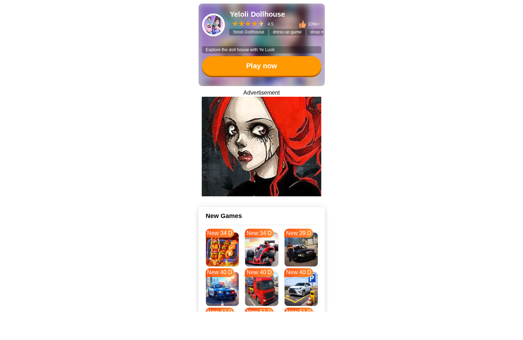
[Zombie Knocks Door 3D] (261, 146)
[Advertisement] (261, 331)
